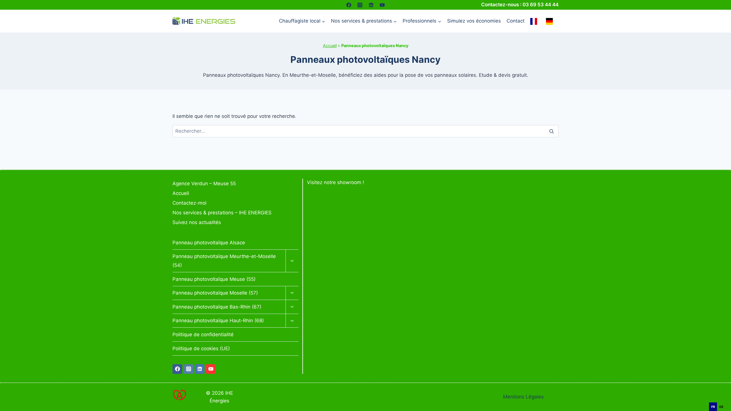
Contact (516, 21)
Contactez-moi (189, 203)
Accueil (330, 45)
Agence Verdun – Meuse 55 (204, 183)
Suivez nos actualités (196, 222)
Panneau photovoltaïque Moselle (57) (215, 293)
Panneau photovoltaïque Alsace (208, 242)
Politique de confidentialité (203, 334)
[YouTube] (382, 5)
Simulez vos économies (474, 21)
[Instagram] (360, 5)
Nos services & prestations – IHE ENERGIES (222, 212)
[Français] (535, 21)
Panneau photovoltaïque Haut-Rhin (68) (218, 320)
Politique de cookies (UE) (201, 348)
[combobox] (722, 399)
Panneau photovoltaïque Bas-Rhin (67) (216, 307)
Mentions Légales (523, 397)
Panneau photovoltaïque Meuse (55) (214, 279)
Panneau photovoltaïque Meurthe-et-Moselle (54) (224, 260)
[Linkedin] (371, 5)
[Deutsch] (551, 21)
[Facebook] (349, 5)
